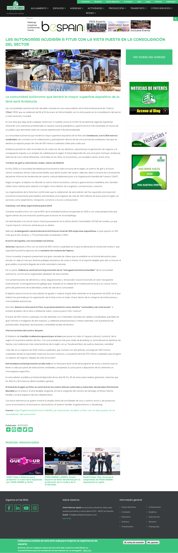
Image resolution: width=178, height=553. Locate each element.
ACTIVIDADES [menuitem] (94, 9)
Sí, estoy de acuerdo (134, 542)
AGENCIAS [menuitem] (74, 9)
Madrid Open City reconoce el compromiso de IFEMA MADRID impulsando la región (98, 479)
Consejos (128, 1)
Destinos (153, 512)
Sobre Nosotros (129, 507)
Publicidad (170, 1)
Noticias (98, 1)
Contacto (85, 1)
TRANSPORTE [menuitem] (136, 9)
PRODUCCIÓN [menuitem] (115, 9)
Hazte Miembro (112, 1)
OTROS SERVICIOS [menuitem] (159, 9)
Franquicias (154, 526)
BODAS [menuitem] (89, 13)
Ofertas (158, 1)
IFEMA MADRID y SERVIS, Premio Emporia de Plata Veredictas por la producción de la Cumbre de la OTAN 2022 (62, 481)
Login (148, 1)
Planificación (127, 526)
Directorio (126, 517)
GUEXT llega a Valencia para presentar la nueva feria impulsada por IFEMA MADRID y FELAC (24, 479)
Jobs (139, 1)
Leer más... (67, 518)
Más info (87, 550)
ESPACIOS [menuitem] (57, 9)
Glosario (152, 521)
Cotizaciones (155, 507)
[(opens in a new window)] (89, 31)
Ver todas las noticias (149, 57)
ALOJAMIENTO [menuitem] (37, 9)
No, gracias (153, 542)
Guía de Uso (154, 517)
